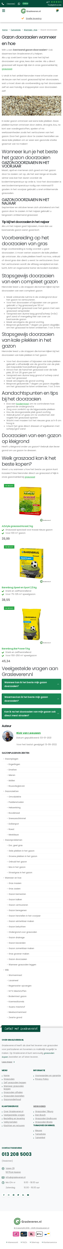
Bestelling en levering (14, 1118)
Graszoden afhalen (13, 1092)
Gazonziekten (12, 791)
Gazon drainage (17, 937)
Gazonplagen (11, 759)
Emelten (13, 769)
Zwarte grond (15, 1017)
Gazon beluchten (17, 926)
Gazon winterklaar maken (21, 921)
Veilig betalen (10, 1122)
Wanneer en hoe (13, 877)
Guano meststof (17, 1007)
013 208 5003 (17, 1154)
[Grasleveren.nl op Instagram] (9, 1195)
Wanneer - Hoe (30, 30)
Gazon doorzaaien (18, 959)
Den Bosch (40, 1115)
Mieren (12, 775)
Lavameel (13, 980)
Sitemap (35, 1242)
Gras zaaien (15, 888)
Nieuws (38, 1130)
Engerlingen (14, 764)
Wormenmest (15, 975)
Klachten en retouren (14, 1125)
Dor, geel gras (16, 845)
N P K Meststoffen (17, 991)
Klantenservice (50, 1242)
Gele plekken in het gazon (21, 850)
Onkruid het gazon (18, 861)
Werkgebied (39, 1106)
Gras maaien (15, 883)
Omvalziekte (15, 796)
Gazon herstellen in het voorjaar (25, 915)
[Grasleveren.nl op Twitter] (18, 1195)
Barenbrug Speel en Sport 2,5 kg (19, 587)
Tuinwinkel (40, 1137)
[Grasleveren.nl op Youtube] (28, 1195)
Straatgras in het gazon (20, 872)
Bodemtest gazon (18, 996)
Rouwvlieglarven (17, 786)
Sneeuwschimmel (17, 818)
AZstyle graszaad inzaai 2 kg (17, 526)
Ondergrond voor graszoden (23, 932)
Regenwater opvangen (20, 985)
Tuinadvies (16, 30)
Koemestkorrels (16, 1001)
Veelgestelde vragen (14, 1115)
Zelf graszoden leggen (15, 1082)
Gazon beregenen (18, 910)
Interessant (13, 1242)
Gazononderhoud (12, 1099)
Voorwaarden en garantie (48, 1075)
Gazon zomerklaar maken (21, 948)
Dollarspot (14, 823)
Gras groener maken (19, 953)
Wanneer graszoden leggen (22, 964)
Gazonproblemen (13, 840)
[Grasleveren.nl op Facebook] (4, 1195)
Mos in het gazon (17, 867)
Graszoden (9, 1079)
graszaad (7, 68)
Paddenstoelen (16, 802)
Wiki (7, 970)
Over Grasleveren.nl (13, 1111)
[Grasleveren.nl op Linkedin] (23, 1195)
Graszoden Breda (43, 1122)
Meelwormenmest (18, 1012)
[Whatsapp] (19, 3)
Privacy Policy (42, 1079)
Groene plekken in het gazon (23, 856)
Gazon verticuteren (18, 905)
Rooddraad (14, 813)
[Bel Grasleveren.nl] (3, 3)
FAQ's (24, 1242)
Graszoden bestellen (14, 1096)
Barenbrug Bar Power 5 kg (16, 648)
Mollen (12, 780)
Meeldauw (14, 834)
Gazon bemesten (17, 894)
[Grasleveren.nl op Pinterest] (13, 1195)
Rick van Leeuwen (28, 733)
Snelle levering (33, 18)
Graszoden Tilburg (44, 1111)
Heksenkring (15, 807)
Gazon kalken (15, 899)
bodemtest (22, 403)
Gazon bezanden (17, 943)
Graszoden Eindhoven (46, 1118)
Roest (11, 829)
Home (4, 30)
